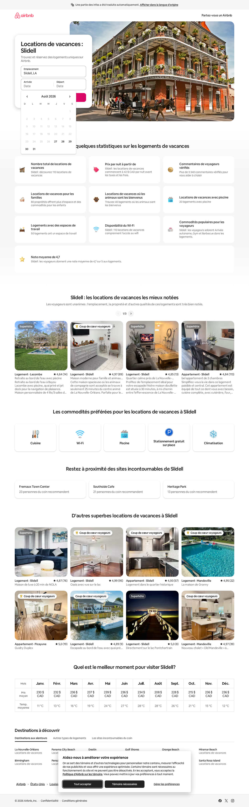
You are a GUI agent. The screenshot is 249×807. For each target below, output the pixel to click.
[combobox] (53, 73)
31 (34, 149)
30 (26, 149)
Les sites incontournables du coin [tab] (112, 738)
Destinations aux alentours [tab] (31, 738)
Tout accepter (82, 784)
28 (62, 141)
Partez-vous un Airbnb (217, 15)
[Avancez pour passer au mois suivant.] (70, 96)
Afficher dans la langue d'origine (159, 4)
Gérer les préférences (167, 784)
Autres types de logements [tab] (69, 738)
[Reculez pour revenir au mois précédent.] (27, 96)
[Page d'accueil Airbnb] (24, 15)
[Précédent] (118, 314)
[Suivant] (131, 314)
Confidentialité (49, 800)
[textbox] (37, 86)
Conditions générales (74, 800)
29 (70, 141)
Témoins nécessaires (124, 784)
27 (55, 141)
